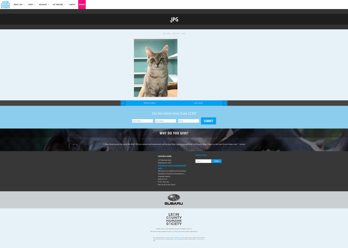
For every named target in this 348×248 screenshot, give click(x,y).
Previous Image (150, 103)
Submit (208, 121)
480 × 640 (176, 33)
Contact (72, 4)
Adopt (30, 4)
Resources (43, 4)
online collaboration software (178, 237)
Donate (82, 4)
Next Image (198, 103)
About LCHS (18, 4)
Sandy (183, 33)
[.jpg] (155, 96)
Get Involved (58, 4)
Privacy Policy (201, 155)
